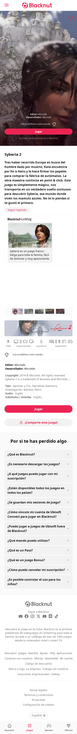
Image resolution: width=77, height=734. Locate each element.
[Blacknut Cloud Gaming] (37, 5)
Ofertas (38, 658)
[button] (38, 124)
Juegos (22, 653)
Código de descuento (38, 663)
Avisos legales (38, 690)
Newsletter (51, 658)
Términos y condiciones (38, 695)
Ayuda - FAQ (47, 653)
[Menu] (6, 5)
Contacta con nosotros (19, 658)
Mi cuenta (66, 658)
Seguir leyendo (16, 210)
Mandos (33, 653)
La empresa (33, 669)
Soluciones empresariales (34, 674)
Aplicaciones (64, 653)
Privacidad (38, 700)
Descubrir (10, 653)
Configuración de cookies (38, 704)
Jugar (38, 131)
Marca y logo (17, 669)
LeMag (55, 674)
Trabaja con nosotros (55, 669)
